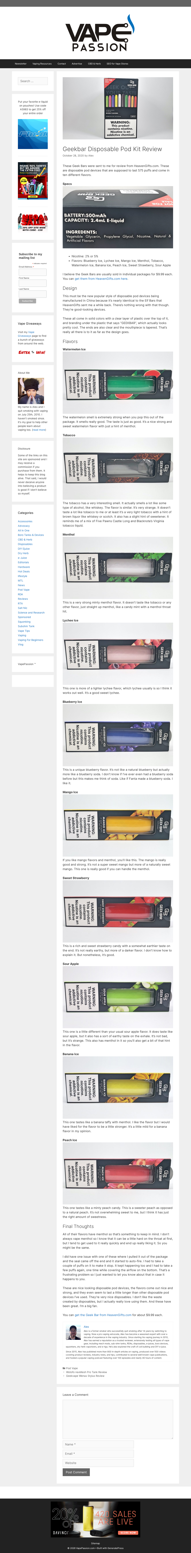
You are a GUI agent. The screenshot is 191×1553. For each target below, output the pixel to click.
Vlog (20, 644)
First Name (24, 278)
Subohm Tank (26, 626)
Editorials (23, 562)
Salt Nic (22, 607)
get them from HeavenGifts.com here (101, 279)
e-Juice (22, 557)
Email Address (26, 266)
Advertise (77, 63)
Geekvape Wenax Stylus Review (85, 1375)
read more (39, 429)
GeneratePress (116, 1548)
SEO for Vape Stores (117, 63)
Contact (62, 63)
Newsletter (21, 63)
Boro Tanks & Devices (31, 534)
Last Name (24, 289)
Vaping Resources (42, 63)
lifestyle (22, 576)
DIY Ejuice (24, 548)
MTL (20, 580)
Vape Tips (24, 630)
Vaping (22, 635)
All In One (23, 530)
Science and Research (31, 612)
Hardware (24, 566)
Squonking (24, 621)
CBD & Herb (94, 63)
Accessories (25, 521)
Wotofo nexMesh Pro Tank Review (86, 1372)
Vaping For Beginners (30, 639)
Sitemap (95, 1543)
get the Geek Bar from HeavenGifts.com (103, 1315)
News (21, 585)
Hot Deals (24, 571)
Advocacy (24, 525)
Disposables (25, 544)
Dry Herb (23, 553)
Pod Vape (72, 1368)
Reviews (23, 598)
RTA (20, 603)
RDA (20, 594)
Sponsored (24, 617)
